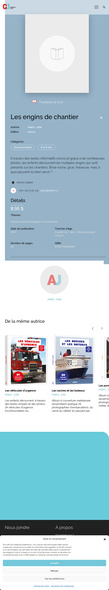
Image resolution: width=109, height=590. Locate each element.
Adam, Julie (35, 127)
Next (102, 328)
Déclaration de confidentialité (62, 586)
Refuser (54, 571)
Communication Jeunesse (9, 6)
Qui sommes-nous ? (64, 535)
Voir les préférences (54, 578)
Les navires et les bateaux (68, 390)
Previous (92, 328)
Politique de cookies (41, 586)
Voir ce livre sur (38, 190)
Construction (50, 221)
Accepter (54, 563)
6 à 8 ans (46, 147)
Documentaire (23, 147)
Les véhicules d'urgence (20, 390)
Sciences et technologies (26, 221)
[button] (104, 539)
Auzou (31, 131)
